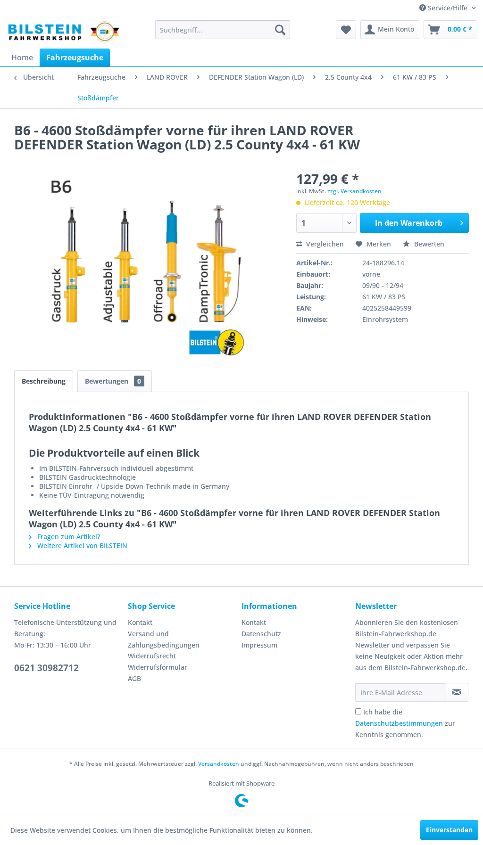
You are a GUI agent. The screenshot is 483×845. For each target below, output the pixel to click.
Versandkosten (218, 764)
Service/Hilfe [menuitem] (447, 7)
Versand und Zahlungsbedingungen (164, 639)
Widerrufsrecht (152, 655)
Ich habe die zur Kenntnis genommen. (405, 723)
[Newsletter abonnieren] (457, 692)
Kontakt (140, 622)
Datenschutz (261, 633)
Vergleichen (324, 243)
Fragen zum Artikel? (67, 536)
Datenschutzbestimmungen (399, 723)
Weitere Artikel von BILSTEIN (81, 545)
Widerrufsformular (157, 667)
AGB (134, 678)
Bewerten (428, 243)
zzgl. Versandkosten (354, 191)
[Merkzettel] (346, 29)
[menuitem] (223, 29)
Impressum (259, 644)
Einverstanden (449, 829)
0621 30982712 (46, 668)
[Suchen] (280, 29)
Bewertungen (113, 381)
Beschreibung (44, 381)
